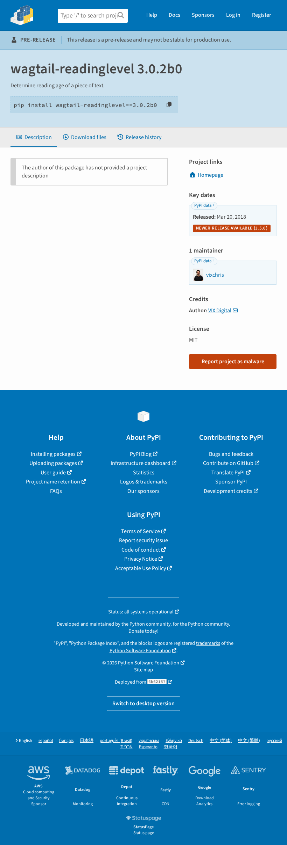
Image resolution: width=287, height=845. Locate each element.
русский (274, 741)
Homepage (210, 175)
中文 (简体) (221, 741)
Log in (233, 15)
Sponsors (203, 15)
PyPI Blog (141, 454)
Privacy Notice (140, 559)
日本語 (86, 741)
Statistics (143, 472)
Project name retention (53, 482)
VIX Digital (219, 310)
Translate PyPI (228, 472)
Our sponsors (143, 491)
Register (261, 15)
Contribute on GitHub (228, 463)
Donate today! (143, 631)
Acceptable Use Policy (140, 568)
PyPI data (202, 205)
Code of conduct (140, 550)
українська (149, 741)
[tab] (33, 137)
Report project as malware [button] (233, 361)
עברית (126, 747)
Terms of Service (140, 531)
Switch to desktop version (143, 703)
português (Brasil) (116, 741)
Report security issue (143, 540)
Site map (143, 669)
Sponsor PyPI (231, 482)
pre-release (118, 40)
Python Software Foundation (140, 650)
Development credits (228, 491)
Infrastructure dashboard (140, 463)
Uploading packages (53, 463)
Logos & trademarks (143, 482)
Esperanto (148, 747)
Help (151, 15)
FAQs (56, 491)
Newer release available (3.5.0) (231, 228)
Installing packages (53, 454)
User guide (53, 472)
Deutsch (195, 741)
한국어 (170, 747)
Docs (174, 15)
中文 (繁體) (249, 741)
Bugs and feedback (231, 454)
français (66, 741)
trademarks (208, 643)
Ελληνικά (174, 741)
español (45, 741)
